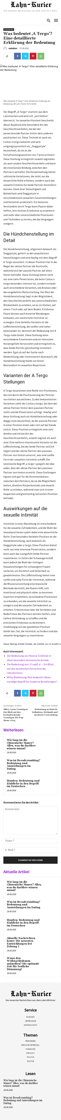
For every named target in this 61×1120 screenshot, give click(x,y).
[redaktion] (5, 48)
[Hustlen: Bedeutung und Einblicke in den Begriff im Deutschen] (48, 785)
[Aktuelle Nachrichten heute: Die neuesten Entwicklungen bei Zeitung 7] (51, 942)
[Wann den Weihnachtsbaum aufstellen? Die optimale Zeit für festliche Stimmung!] (51, 962)
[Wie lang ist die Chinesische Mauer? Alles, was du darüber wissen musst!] (48, 744)
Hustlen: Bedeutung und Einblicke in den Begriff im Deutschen (23, 783)
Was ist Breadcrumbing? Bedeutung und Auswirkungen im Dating (23, 764)
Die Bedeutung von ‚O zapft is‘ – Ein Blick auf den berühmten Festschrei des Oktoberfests (30, 669)
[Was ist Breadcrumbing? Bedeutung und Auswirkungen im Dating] (48, 765)
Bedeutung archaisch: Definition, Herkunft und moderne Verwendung (45, 712)
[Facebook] (17, 56)
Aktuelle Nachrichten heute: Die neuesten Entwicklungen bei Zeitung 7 (21, 942)
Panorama (8, 29)
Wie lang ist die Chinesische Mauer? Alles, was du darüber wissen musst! (21, 744)
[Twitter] (25, 56)
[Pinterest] (33, 56)
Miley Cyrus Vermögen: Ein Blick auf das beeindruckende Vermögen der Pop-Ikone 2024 (15, 715)
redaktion (12, 48)
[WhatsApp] (40, 56)
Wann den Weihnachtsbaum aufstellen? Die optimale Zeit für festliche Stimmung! (23, 964)
